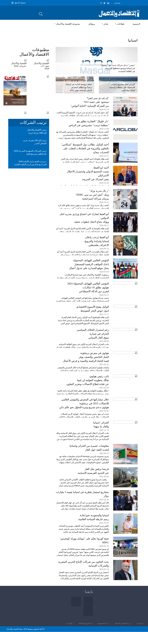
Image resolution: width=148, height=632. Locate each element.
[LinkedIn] (108, 3)
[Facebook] (88, 611)
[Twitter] (104, 3)
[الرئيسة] (119, 13)
